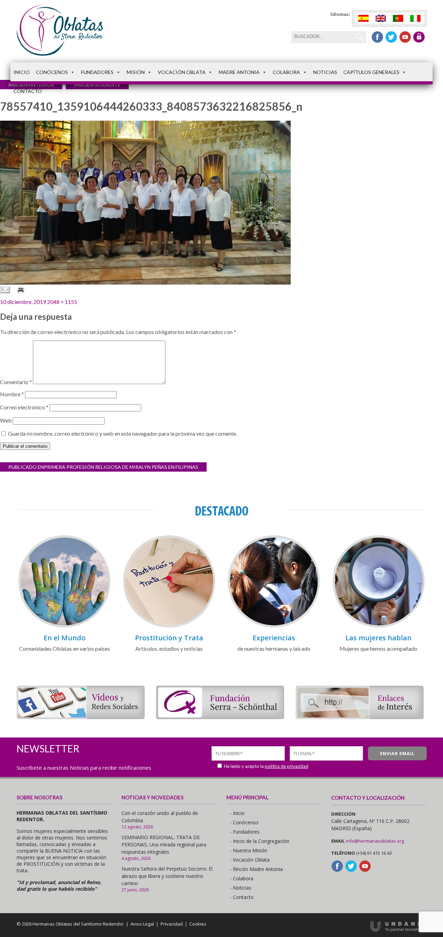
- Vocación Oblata (250, 859)
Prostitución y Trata (169, 637)
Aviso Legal (142, 924)
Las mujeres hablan (378, 637)
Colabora (286, 72)
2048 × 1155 (62, 301)
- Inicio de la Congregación (259, 841)
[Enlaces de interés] (360, 717)
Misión (136, 72)
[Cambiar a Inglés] (380, 18)
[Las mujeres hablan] (378, 626)
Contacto (27, 91)
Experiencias (274, 637)
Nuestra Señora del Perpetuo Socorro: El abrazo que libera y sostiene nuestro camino (167, 876)
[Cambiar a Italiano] (415, 18)
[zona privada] (419, 37)
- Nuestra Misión (248, 850)
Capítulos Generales (371, 72)
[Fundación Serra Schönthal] (220, 717)
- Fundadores (245, 831)
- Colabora (241, 878)
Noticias (325, 72)
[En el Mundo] (64, 626)
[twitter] (391, 37)
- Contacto (242, 897)
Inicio (21, 72)
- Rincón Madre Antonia (256, 869)
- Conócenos (244, 822)
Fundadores (97, 72)
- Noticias (240, 887)
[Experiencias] (273, 626)
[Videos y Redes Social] (81, 717)
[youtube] (405, 37)
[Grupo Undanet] (398, 930)
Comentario (16, 382)
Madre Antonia (239, 72)
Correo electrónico (24, 407)
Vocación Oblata (182, 72)
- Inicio (237, 813)
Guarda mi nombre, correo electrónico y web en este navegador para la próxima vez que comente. (122, 433)
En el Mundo (64, 637)
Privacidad (172, 924)
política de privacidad (286, 766)
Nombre (12, 394)
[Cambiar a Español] (363, 18)
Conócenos (52, 72)
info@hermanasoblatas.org (375, 841)
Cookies (197, 924)
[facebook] (377, 37)
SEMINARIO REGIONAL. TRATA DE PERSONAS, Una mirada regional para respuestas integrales (163, 844)
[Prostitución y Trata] (169, 626)
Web (6, 420)
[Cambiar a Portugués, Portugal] (398, 18)
